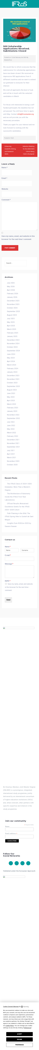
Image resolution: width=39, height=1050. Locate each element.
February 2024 (12, 368)
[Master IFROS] (19, 4)
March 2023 (11, 404)
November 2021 (13, 443)
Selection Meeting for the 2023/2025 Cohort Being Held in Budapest (28, 150)
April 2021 (11, 454)
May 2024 (11, 358)
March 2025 (11, 329)
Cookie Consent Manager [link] (11, 1006)
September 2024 (13, 351)
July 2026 (11, 283)
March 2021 (11, 458)
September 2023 (13, 386)
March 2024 (11, 365)
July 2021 (11, 450)
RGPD (7, 581)
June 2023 (11, 393)
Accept (19, 1034)
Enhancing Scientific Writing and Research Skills (10, 150)
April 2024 (11, 361)
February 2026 (12, 294)
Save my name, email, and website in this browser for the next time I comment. (18, 237)
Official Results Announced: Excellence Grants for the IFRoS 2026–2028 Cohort (17, 507)
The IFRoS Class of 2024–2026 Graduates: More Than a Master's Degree (18, 487)
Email (4, 178)
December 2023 (13, 376)
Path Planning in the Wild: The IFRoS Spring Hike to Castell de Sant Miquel (19, 516)
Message (9, 564)
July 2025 (11, 319)
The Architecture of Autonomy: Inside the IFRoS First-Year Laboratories (17, 497)
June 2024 (11, 354)
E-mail (8, 555)
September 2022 (13, 418)
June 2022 (11, 425)
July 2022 (11, 422)
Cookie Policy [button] (10, 1025)
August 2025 (12, 315)
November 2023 (13, 379)
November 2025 (13, 304)
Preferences (19, 1045)
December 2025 (13, 301)
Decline (19, 1039)
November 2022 (13, 415)
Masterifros (8, 60)
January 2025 (12, 336)
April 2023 (11, 401)
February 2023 (12, 408)
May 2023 (11, 397)
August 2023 (12, 390)
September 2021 (13, 447)
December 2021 (13, 440)
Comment (6, 200)
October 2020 (12, 465)
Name (4, 168)
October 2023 (12, 383)
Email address (11, 833)
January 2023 (12, 411)
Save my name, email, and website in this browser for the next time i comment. (19, 587)
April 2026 (11, 290)
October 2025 (12, 308)
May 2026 (11, 287)
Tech (12, 138)
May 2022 (11, 429)
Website (5, 189)
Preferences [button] (27, 1028)
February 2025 (12, 333)
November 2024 (13, 344)
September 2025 (13, 311)
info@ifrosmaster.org (25, 114)
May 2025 (11, 322)
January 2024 (12, 372)
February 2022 (12, 436)
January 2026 (12, 297)
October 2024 (12, 347)
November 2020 (13, 461)
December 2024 (13, 340)
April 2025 (11, 326)
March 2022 (11, 433)
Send (8, 600)
